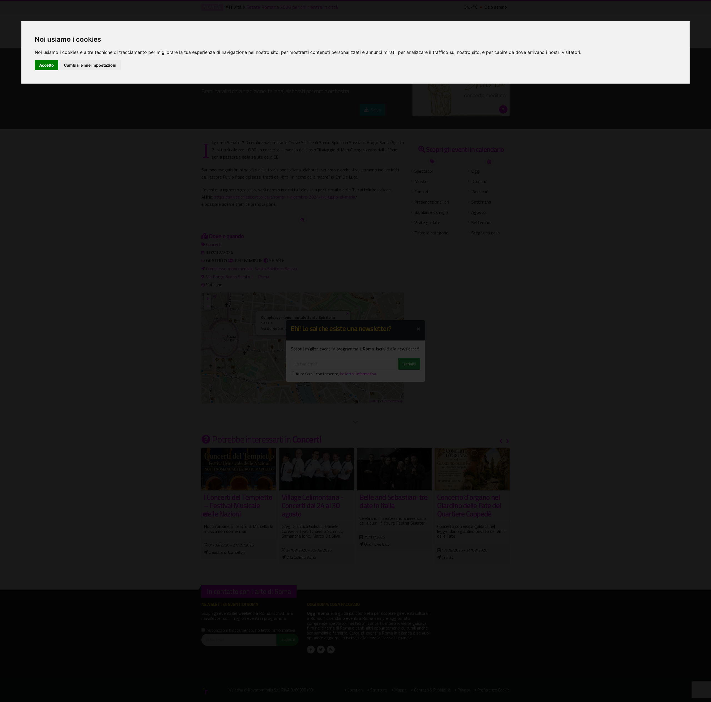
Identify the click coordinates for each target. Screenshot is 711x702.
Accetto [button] (46, 65)
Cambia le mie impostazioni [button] (90, 65)
